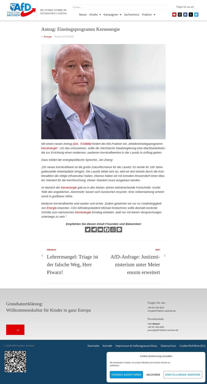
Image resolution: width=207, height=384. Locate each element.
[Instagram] (180, 14)
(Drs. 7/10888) (82, 143)
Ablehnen (153, 374)
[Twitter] (88, 229)
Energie (48, 36)
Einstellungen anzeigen (182, 374)
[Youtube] (174, 14)
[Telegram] (196, 14)
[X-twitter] (191, 14)
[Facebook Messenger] (119, 229)
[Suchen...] (118, 7)
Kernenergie (49, 148)
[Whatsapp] (113, 229)
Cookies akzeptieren (126, 374)
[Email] (100, 229)
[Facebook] (185, 14)
